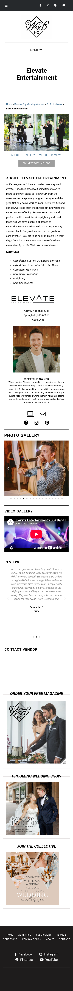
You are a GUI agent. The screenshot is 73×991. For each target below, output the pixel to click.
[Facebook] (26, 422)
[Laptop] (30, 414)
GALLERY (29, 155)
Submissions (44, 935)
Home (9, 104)
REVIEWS (56, 155)
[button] (8, 468)
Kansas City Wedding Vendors (29, 104)
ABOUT (15, 155)
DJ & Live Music (55, 104)
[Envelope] (43, 414)
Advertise (24, 935)
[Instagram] (36, 422)
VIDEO (43, 155)
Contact (64, 939)
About (50, 939)
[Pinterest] (46, 422)
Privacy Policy (31, 939)
